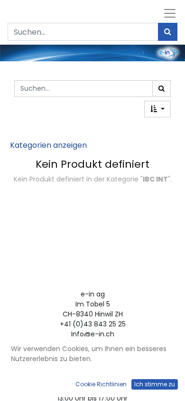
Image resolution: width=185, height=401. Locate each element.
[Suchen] (167, 32)
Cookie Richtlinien (101, 384)
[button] (157, 109)
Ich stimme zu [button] (154, 384)
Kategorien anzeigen (48, 145)
